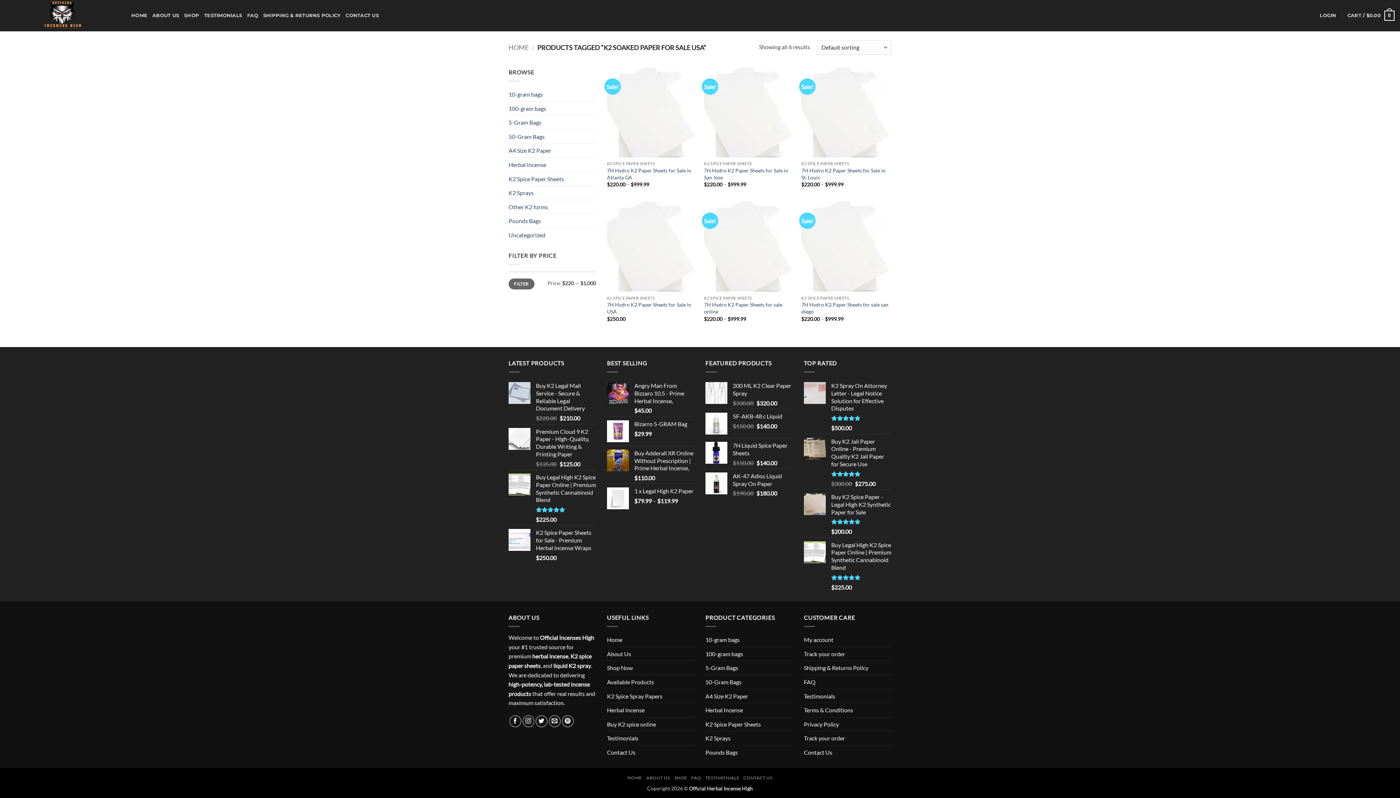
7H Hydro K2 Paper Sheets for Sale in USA (649, 308)
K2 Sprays (521, 192)
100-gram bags (527, 108)
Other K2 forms (528, 206)
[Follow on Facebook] (515, 721)
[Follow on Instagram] (528, 721)
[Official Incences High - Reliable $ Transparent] (62, 15)
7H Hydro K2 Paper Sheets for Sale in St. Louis (843, 173)
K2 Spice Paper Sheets (536, 178)
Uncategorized (527, 234)
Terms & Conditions (828, 709)
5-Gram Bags (525, 122)
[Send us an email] (555, 721)
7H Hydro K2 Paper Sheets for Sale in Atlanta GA (649, 173)
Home (139, 15)
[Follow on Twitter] (542, 721)
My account (818, 639)
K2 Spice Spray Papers (634, 696)
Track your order (824, 653)
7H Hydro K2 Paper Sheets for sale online (743, 308)
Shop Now (620, 667)
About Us (165, 15)
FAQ (252, 15)
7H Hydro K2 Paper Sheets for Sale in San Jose (746, 173)
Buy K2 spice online (631, 724)
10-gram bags (526, 94)
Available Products (630, 681)
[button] (1328, 15)
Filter (521, 284)
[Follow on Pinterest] (568, 721)
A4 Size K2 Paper (530, 150)
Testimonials (223, 15)
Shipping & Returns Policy (302, 15)
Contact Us (362, 15)
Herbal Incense (527, 164)
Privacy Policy (821, 724)
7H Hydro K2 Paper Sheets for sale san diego (844, 308)
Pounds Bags (525, 220)
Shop (191, 15)
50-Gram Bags (527, 136)
